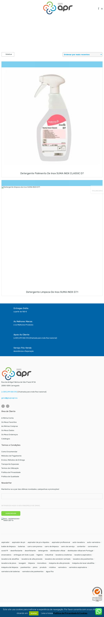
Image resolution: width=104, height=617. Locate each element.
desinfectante (16, 551)
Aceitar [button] (34, 613)
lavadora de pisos (8, 563)
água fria (49, 571)
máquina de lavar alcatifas (83, 563)
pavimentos (25, 567)
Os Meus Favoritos (9, 422)
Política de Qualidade (10, 476)
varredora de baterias (10, 571)
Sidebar (8, 54)
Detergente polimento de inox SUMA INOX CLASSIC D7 (52, 173)
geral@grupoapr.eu (9, 398)
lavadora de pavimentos (83, 559)
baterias (21, 546)
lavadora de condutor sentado (58, 559)
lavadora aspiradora (82, 555)
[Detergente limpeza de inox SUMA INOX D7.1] (52, 236)
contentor (81, 546)
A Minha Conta (7, 418)
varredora (62, 567)
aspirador (5, 542)
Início (3, 24)
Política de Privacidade (11, 472)
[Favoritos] (98, 9)
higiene (40, 555)
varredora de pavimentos (32, 571)
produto (43, 567)
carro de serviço (68, 546)
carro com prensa (34, 546)
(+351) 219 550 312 (9, 392)
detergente (43, 551)
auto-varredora (93, 542)
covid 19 (4, 551)
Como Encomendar (9, 452)
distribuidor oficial (57, 551)
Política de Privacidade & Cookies (70, 613)
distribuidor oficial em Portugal (80, 551)
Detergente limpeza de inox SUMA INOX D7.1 (52, 292)
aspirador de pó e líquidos (38, 542)
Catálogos (5, 439)
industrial (49, 555)
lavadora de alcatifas (10, 559)
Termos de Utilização (10, 468)
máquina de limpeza (9, 567)
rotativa (52, 567)
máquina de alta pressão (59, 563)
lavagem (22, 563)
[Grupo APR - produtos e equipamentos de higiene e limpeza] (58, 8)
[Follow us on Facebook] (3, 406)
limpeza (31, 563)
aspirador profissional (61, 542)
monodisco (41, 563)
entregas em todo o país (24, 555)
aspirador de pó (18, 542)
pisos (35, 567)
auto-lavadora (78, 542)
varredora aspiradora (78, 567)
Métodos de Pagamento (11, 456)
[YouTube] (7, 406)
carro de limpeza (52, 546)
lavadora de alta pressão (32, 559)
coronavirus (93, 546)
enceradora (6, 555)
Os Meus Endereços (9, 435)
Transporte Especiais (10, 464)
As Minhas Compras (9, 426)
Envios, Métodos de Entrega (13, 460)
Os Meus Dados (7, 430)
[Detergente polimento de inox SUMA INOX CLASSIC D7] (52, 118)
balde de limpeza (8, 546)
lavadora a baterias (64, 555)
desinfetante (30, 551)
